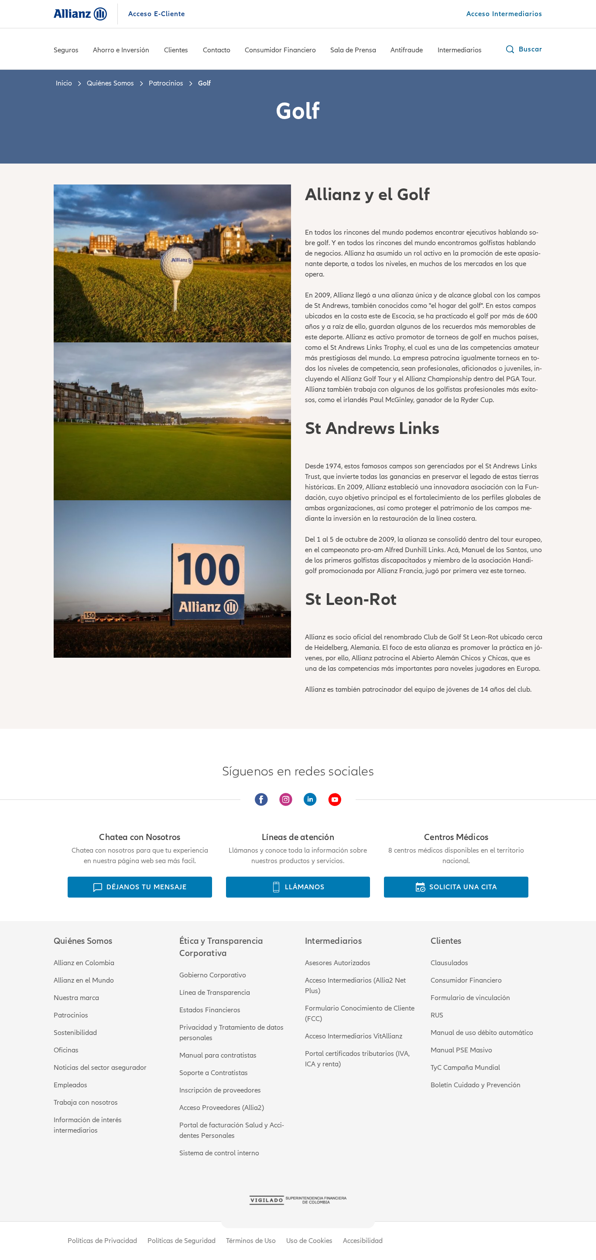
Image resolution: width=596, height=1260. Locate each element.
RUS (437, 1015)
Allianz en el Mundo (84, 980)
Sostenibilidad (75, 1032)
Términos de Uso (251, 1240)
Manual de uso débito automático (482, 1032)
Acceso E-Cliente (156, 14)
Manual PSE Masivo (461, 1050)
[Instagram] (286, 799)
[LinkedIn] (310, 799)
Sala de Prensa (353, 50)
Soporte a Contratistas (213, 1073)
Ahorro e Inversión (121, 50)
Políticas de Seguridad (181, 1240)
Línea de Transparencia (214, 992)
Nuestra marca (76, 998)
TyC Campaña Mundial (465, 1067)
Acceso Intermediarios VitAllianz (353, 1036)
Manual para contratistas (218, 1055)
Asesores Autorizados (337, 963)
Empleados (70, 1085)
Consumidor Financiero (280, 50)
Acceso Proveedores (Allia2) (221, 1107)
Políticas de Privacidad (102, 1240)
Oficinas (66, 1050)
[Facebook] (261, 799)
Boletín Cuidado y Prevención (476, 1085)
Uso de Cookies (309, 1240)
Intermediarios (460, 50)
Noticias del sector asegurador (100, 1067)
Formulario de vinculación (470, 998)
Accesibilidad (363, 1240)
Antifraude (406, 50)
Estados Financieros (209, 1010)
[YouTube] (335, 799)
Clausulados (449, 963)
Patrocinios (71, 1015)
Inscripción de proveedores (220, 1090)
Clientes (176, 50)
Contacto (216, 50)
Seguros (66, 50)
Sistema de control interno (219, 1153)
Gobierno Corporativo (212, 975)
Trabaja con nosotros (86, 1102)
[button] (523, 49)
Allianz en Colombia (84, 963)
